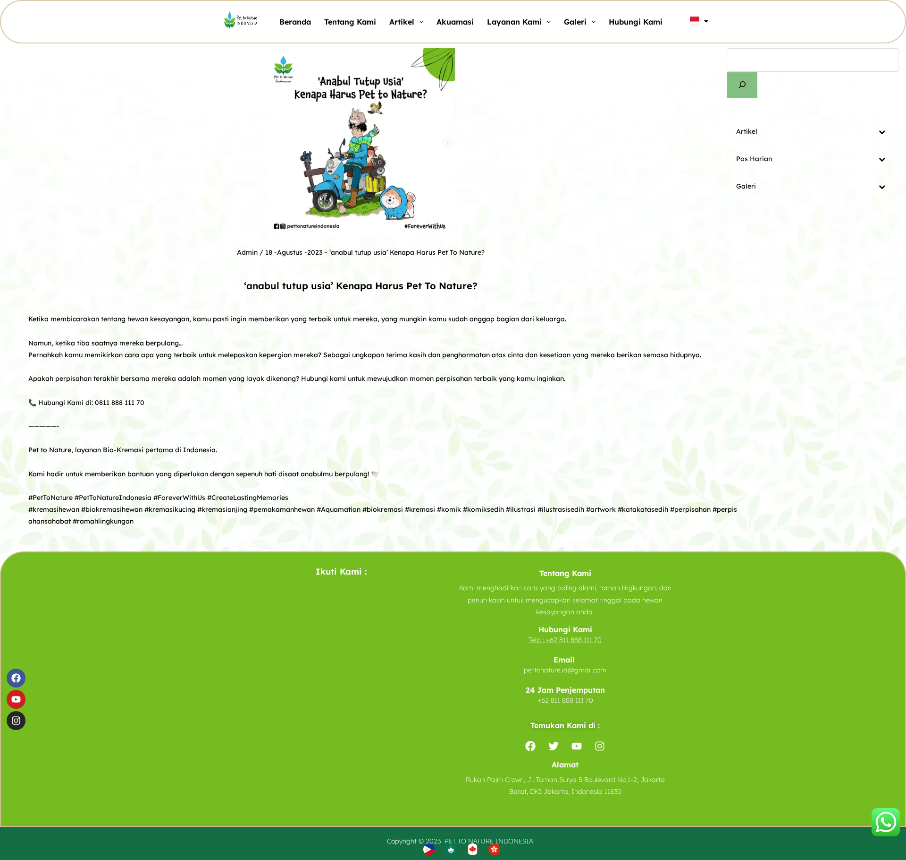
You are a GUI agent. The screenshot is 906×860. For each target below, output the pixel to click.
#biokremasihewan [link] (112, 509)
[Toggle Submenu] (881, 131)
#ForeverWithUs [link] (179, 497)
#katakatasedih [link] (643, 509)
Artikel (401, 21)
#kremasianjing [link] (222, 509)
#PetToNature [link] (50, 497)
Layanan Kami (514, 21)
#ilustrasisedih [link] (560, 509)
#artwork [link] (601, 509)
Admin (247, 252)
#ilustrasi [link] (521, 509)
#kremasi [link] (420, 509)
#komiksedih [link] (483, 509)
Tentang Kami (350, 21)
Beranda (295, 21)
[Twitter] (553, 746)
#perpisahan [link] (690, 509)
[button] (406, 22)
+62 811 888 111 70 (574, 640)
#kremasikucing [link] (169, 509)
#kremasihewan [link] (53, 509)
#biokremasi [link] (382, 509)
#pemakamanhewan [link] (282, 509)
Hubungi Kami (636, 21)
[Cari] (742, 85)
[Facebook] (16, 678)
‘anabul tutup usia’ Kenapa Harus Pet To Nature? (407, 252)
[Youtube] (16, 699)
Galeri (575, 21)
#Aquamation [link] (339, 509)
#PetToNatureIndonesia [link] (113, 497)
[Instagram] (16, 720)
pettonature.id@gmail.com (565, 670)
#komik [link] (449, 509)
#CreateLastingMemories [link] (247, 497)
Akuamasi (455, 21)
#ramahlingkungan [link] (103, 521)
